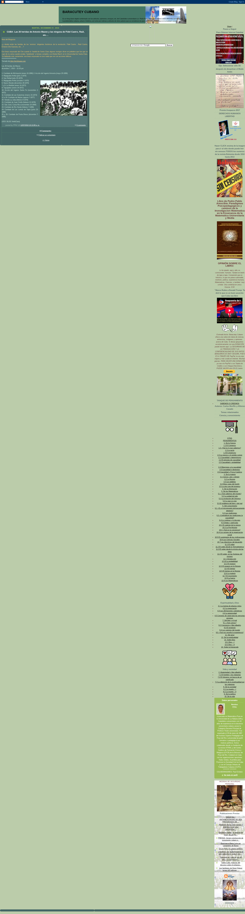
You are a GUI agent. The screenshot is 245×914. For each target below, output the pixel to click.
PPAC (234, 707)
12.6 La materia (229, 573)
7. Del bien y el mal (230, 620)
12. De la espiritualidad (229, 637)
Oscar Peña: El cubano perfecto (231, 849)
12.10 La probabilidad (230, 561)
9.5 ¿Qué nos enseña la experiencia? (229, 632)
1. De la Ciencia (230, 443)
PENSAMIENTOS (229, 441)
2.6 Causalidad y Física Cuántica (229, 472)
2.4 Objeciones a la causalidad (229, 467)
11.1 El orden (230, 544)
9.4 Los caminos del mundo (229, 630)
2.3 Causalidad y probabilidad (230, 462)
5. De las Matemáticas (229, 491)
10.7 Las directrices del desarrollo (229, 542)
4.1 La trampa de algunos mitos (229, 606)
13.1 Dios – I (229, 642)
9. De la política (230, 694)
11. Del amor (229, 635)
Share (229, 26)
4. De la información (229, 489)
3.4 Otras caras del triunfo (229, 484)
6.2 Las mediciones (230, 513)
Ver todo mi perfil (231, 775)
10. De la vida (230, 696)
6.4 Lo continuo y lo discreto (229, 520)
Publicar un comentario (46, 135)
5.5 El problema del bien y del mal (229, 503)
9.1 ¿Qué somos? (229, 623)
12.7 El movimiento (230, 576)
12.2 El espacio (229, 564)
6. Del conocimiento (229, 506)
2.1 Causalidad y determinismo (229, 457)
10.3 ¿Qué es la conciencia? (229, 530)
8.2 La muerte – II (229, 692)
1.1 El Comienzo (230, 445)
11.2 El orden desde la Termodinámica (230, 547)
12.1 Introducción (229, 559)
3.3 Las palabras (230, 482)
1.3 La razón (229, 450)
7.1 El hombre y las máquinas (230, 675)
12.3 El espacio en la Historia (230, 566)
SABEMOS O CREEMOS (229, 404)
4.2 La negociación (230, 608)
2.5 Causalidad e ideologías (229, 470)
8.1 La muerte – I (229, 689)
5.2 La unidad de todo (230, 496)
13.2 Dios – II (230, 645)
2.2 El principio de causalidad (230, 460)
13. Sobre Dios (229, 640)
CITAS (229, 438)
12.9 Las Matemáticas (230, 581)
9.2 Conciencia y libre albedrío (230, 625)
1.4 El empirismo (229, 453)
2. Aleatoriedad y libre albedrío (230, 672)
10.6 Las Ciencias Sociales (230, 540)
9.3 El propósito (230, 628)
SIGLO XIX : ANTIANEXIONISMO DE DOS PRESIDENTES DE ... (230, 819)
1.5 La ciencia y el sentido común (229, 455)
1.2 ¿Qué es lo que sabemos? (230, 448)
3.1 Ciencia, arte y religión (229, 477)
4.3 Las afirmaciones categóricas (229, 611)
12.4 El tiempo (229, 569)
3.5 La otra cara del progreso (229, 486)
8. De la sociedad (229, 687)
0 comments (81, 125)
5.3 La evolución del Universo (230, 499)
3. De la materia (230, 474)
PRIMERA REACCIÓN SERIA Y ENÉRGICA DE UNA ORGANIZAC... (231, 827)
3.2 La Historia (229, 479)
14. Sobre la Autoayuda (229, 647)
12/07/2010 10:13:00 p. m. (30, 125)
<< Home (45, 140)
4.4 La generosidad (230, 613)
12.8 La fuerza (229, 578)
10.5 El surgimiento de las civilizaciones (230, 537)
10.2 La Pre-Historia (229, 527)
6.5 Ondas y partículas (229, 523)
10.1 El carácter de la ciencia (230, 525)
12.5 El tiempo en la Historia (229, 571)
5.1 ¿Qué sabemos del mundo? (229, 494)
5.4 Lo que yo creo (230, 501)
